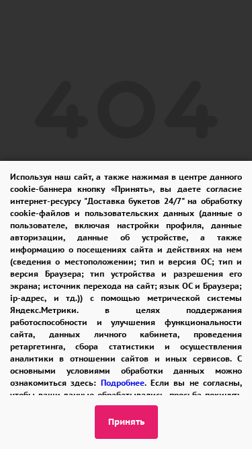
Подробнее (122, 383)
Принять (126, 421)
